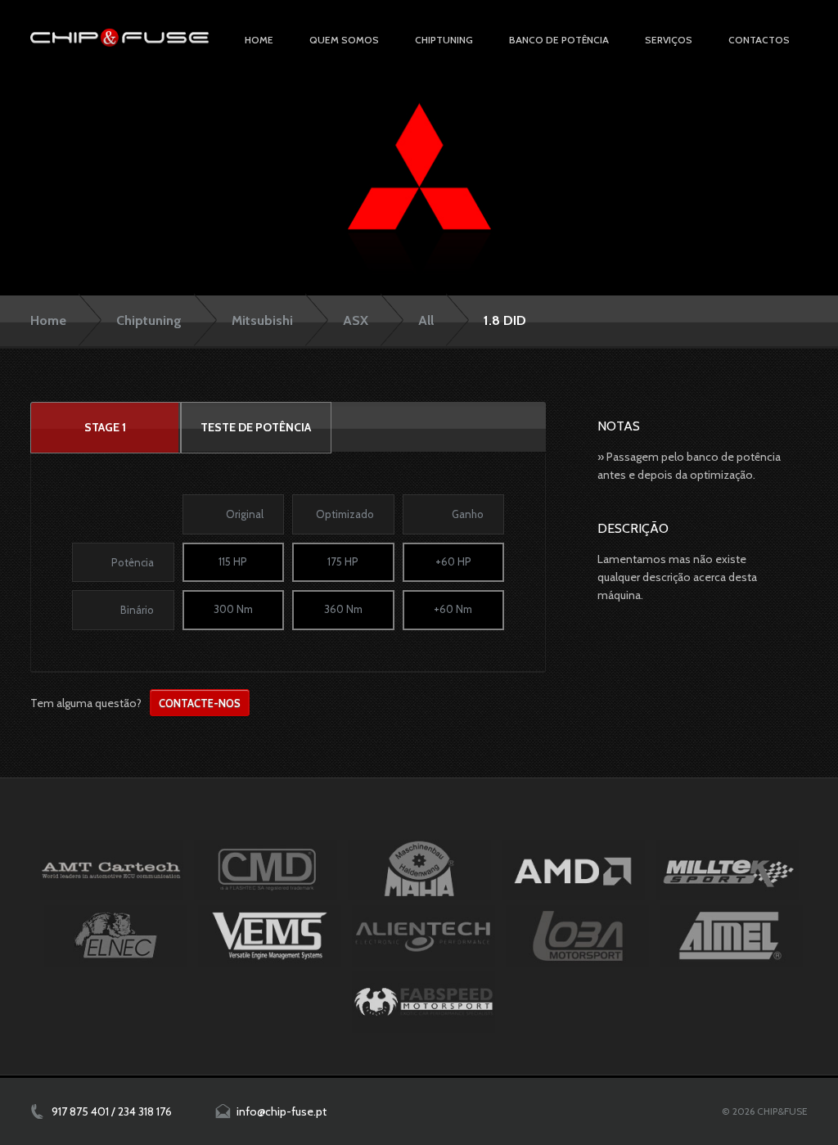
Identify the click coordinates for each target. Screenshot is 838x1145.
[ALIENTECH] (423, 935)
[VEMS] (269, 935)
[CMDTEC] (265, 870)
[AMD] (573, 870)
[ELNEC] (115, 935)
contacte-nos (200, 703)
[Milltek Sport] (727, 870)
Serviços (668, 40)
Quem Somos (344, 40)
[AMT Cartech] (111, 870)
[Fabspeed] (423, 1001)
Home (259, 40)
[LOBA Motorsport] (577, 935)
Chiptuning (149, 320)
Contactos (759, 40)
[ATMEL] (731, 935)
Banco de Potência (559, 40)
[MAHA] (419, 870)
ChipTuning (444, 40)
